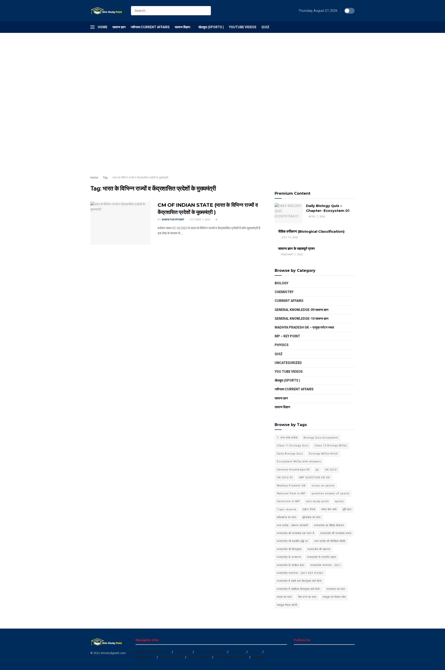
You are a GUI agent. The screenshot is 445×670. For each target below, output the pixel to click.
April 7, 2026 (316, 216)
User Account (198, 657)
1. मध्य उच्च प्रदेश (287, 437)
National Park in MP (291, 493)
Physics (282, 345)
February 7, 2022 (291, 254)
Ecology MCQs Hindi (323, 453)
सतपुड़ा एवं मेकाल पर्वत (334, 596)
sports (339, 501)
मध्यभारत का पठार (336, 589)
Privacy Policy (170, 657)
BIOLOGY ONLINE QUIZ (152, 652)
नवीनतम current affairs (294, 389)
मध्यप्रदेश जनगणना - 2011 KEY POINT (300, 573)
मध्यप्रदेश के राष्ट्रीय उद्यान (321, 557)
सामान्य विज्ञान (182, 27)
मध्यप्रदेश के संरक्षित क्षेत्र (291, 565)
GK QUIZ (331, 469)
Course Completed (209, 652)
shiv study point (317, 501)
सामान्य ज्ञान (119, 27)
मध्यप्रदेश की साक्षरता (319, 549)
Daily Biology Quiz (290, 453)
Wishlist (258, 657)
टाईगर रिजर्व (308, 509)
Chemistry (284, 292)
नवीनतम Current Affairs (150, 27)
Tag (105, 177)
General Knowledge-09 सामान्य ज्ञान (301, 310)
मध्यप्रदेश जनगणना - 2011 (326, 565)
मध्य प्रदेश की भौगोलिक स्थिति (329, 541)
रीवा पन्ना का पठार (307, 596)
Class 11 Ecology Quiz (292, 445)
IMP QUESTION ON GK (314, 477)
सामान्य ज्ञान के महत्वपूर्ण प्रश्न (296, 248)
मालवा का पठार (284, 596)
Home (102, 27)
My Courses (144, 657)
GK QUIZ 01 (285, 477)
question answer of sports (330, 493)
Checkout (182, 652)
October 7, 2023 (199, 219)
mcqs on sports (323, 485)
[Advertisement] (139, 67)
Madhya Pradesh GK (291, 485)
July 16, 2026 (289, 237)
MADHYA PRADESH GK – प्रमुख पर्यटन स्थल (304, 327)
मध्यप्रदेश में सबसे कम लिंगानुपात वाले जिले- (299, 580)
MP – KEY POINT (287, 336)
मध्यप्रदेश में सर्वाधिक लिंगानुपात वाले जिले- (299, 589)
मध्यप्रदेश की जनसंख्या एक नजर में (295, 533)
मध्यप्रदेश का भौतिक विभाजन (329, 525)
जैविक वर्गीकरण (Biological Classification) (311, 231)
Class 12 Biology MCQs (331, 445)
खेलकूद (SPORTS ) (211, 27)
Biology (281, 283)
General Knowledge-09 (293, 469)
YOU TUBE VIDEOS (289, 371)
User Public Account (231, 657)
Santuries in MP (288, 501)
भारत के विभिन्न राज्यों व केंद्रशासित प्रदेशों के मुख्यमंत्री (140, 177)
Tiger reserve (286, 509)
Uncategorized (288, 363)
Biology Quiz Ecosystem (321, 437)
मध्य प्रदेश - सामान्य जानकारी (292, 525)
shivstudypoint (173, 219)
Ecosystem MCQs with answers (299, 461)
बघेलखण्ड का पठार (286, 517)
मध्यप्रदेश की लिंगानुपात (289, 549)
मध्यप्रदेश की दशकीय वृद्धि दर (292, 541)
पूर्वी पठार (347, 509)
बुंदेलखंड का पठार (311, 517)
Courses (237, 652)
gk (317, 469)
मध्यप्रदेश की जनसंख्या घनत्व (335, 533)
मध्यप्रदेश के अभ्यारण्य (289, 557)
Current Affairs (289, 301)
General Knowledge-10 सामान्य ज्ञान (301, 318)
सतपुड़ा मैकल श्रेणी (287, 605)
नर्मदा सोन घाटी (329, 509)
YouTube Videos (242, 27)
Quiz (265, 27)
